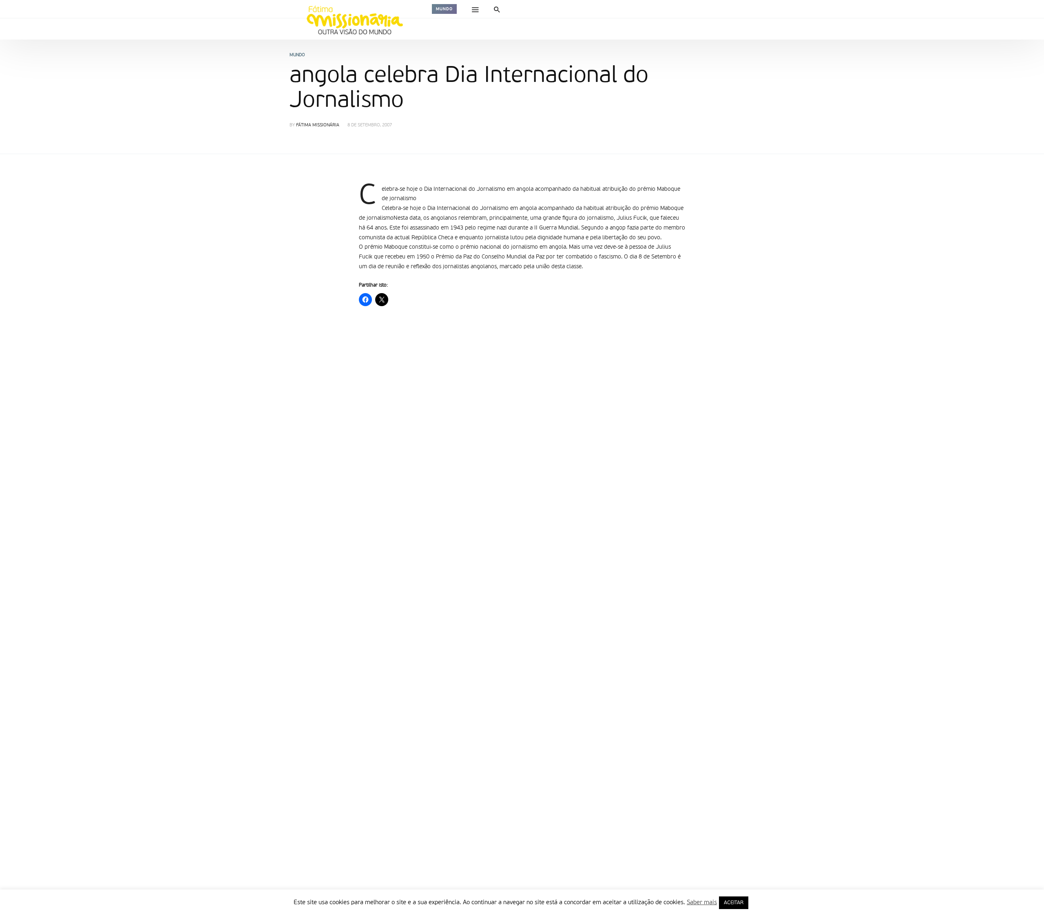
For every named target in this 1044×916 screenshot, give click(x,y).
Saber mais (702, 902)
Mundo (444, 9)
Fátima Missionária (317, 125)
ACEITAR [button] (733, 902)
